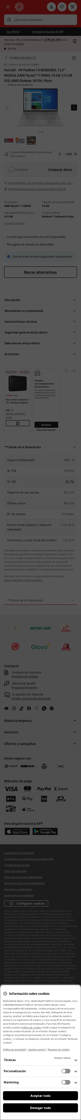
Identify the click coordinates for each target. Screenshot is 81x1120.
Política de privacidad (14, 1049)
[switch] (65, 1071)
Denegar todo (40, 1108)
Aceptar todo (40, 1096)
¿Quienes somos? (37, 1049)
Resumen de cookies (59, 1049)
